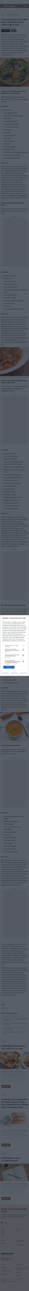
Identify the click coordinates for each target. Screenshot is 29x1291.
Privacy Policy (23, 673)
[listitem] (14, 646)
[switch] (23, 650)
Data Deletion (5, 673)
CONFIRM (9, 667)
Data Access (14, 673)
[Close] (25, 618)
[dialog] (14, 645)
